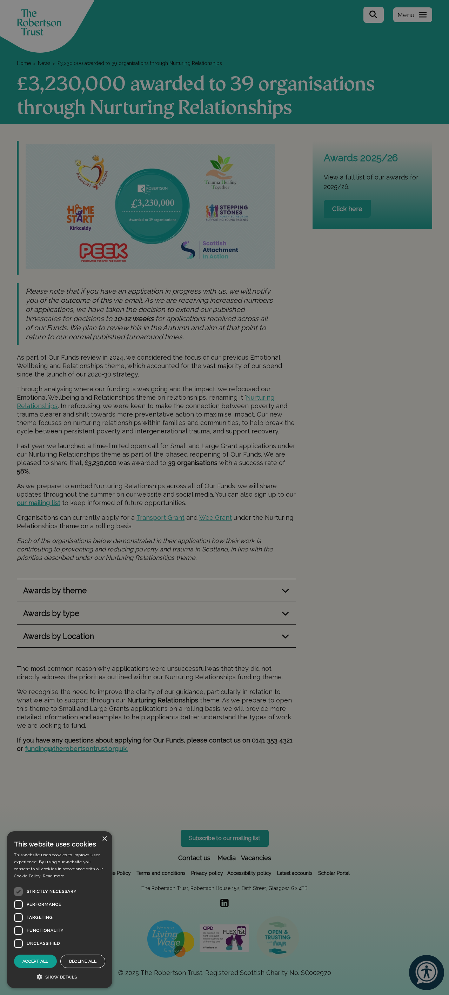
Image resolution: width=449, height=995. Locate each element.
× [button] (104, 839)
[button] (59, 977)
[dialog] (59, 909)
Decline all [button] (82, 961)
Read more (54, 875)
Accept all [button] (35, 961)
